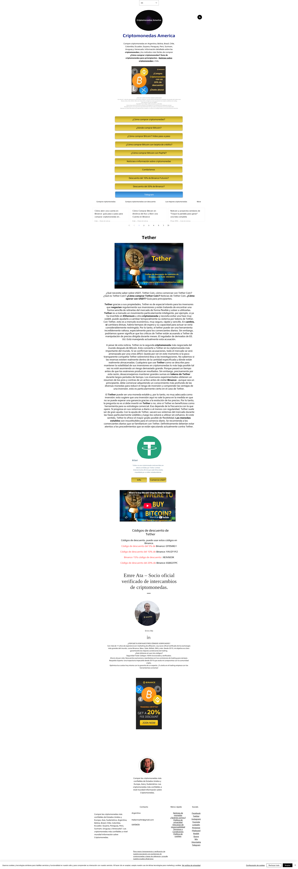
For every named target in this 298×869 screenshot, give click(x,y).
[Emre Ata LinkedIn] (148, 637)
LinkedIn (196, 825)
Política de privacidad (178, 821)
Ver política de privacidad (191, 865)
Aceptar (287, 865)
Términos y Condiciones (178, 830)
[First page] (129, 225)
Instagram (196, 819)
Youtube (196, 822)
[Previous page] (134, 225)
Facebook (196, 813)
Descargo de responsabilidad (178, 825)
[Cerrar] (295, 865)
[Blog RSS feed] (199, 17)
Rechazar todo (274, 865)
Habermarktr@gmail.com (143, 820)
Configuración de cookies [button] (255, 865)
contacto (136, 824)
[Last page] (168, 225)
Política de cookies (178, 835)
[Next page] (163, 225)
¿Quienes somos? (178, 817)
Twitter (196, 816)
